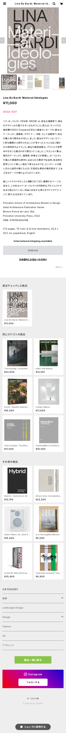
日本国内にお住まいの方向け (33, 259)
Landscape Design (12, 607)
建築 (4, 598)
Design (6, 617)
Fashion (6, 626)
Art (4, 635)
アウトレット (8, 645)
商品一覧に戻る (33, 660)
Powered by (29, 703)
